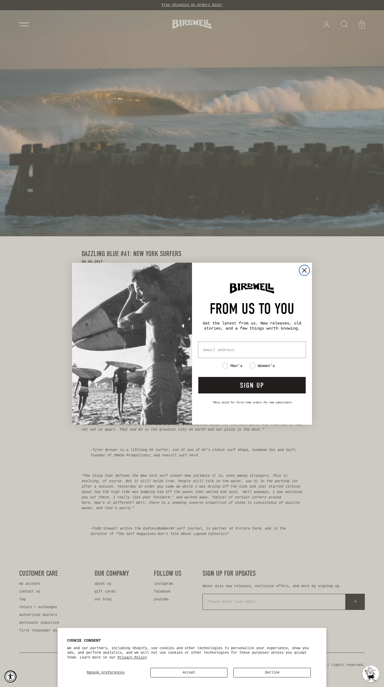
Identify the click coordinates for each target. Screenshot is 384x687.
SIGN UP (252, 385)
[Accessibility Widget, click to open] (10, 677)
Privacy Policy (132, 658)
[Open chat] (370, 673)
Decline (272, 673)
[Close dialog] (304, 270)
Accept (189, 673)
